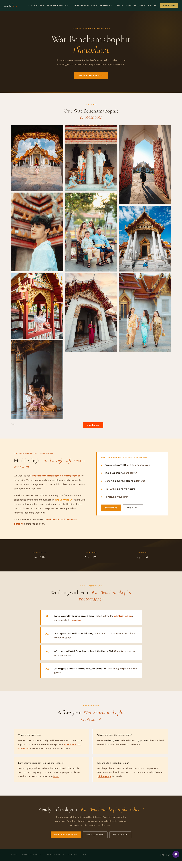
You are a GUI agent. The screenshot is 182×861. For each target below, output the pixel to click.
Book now (133, 508)
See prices (111, 508)
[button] (37, 158)
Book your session (91, 76)
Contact (153, 5)
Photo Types (35, 5)
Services (105, 5)
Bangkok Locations (58, 5)
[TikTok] (168, 855)
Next (13, 424)
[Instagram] (162, 855)
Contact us (120, 835)
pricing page (104, 776)
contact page (123, 615)
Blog (142, 5)
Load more (93, 425)
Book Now (169, 5)
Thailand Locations (84, 5)
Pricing (119, 5)
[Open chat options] (175, 854)
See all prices (95, 835)
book (56, 776)
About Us (131, 5)
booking (76, 620)
